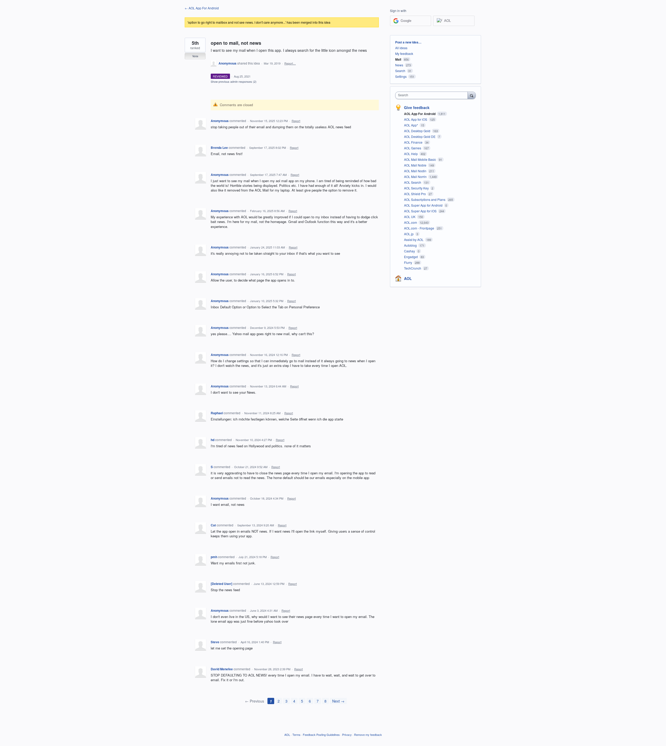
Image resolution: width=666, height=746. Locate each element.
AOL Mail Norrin (415, 176)
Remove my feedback (368, 734)
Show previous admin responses (234, 81)
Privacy (347, 734)
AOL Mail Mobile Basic (420, 159)
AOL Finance (413, 142)
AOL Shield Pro (415, 194)
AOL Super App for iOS (420, 211)
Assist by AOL (414, 239)
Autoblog (411, 245)
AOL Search (413, 182)
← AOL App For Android (202, 8)
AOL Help (411, 153)
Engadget (411, 256)
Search (400, 70)
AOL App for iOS (416, 119)
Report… (290, 63)
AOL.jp (409, 234)
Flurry (408, 262)
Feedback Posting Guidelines (321, 734)
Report (296, 121)
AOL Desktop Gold (417, 131)
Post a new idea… (408, 42)
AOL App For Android (420, 113)
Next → (338, 701)
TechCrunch (413, 268)
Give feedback (417, 107)
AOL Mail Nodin (415, 171)
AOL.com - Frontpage (419, 228)
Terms (296, 734)
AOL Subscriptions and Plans (425, 199)
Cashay (410, 251)
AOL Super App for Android (423, 205)
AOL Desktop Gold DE (420, 136)
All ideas (401, 48)
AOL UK (410, 216)
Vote (195, 56)
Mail (398, 59)
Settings (401, 76)
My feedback (404, 53)
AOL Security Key (417, 188)
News (399, 65)
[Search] (472, 95)
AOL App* (411, 125)
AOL (408, 278)
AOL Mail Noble (415, 165)
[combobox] (433, 95)
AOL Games (413, 148)
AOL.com (411, 222)
